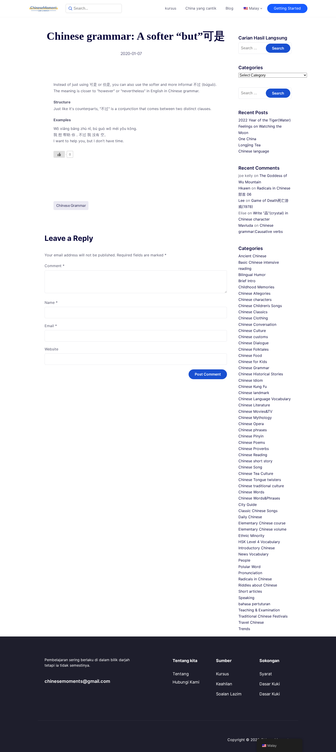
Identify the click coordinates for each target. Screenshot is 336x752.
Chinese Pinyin (251, 436)
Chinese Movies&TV (255, 411)
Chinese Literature (254, 405)
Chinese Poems (251, 442)
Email (51, 325)
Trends (244, 628)
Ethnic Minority (251, 535)
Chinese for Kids (252, 361)
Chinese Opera (251, 423)
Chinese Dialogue (253, 343)
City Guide (247, 504)
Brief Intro (247, 281)
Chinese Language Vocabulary (264, 399)
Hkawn (244, 188)
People (244, 560)
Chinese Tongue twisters (259, 479)
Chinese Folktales (253, 349)
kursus (170, 8)
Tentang (181, 673)
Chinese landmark (253, 392)
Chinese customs (253, 336)
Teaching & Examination (259, 610)
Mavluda (245, 225)
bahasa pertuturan (254, 604)
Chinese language (253, 151)
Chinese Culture (252, 330)
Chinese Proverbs (253, 448)
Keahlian (224, 683)
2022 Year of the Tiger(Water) (264, 120)
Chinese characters (255, 299)
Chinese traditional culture (261, 486)
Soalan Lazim (229, 694)
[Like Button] (59, 154)
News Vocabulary (253, 554)
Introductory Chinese (256, 548)
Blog (229, 8)
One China (247, 139)
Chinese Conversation (257, 324)
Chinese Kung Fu (252, 386)
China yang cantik (200, 8)
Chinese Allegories (254, 293)
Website (51, 349)
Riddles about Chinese (257, 585)
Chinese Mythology (255, 417)
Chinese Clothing (253, 318)
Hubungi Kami (186, 682)
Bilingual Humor (252, 274)
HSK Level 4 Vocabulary (259, 541)
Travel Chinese (251, 622)
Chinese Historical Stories (260, 374)
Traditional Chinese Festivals (263, 616)
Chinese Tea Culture (255, 473)
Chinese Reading (252, 454)
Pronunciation (250, 573)
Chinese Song (250, 467)
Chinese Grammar (71, 205)
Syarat (265, 673)
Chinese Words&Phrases (259, 498)
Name (51, 302)
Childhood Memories (256, 287)
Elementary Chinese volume (262, 529)
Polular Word (249, 566)
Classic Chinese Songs (257, 510)
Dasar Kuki (269, 683)
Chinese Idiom (250, 380)
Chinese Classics (252, 312)
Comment (54, 265)
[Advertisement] (135, 175)
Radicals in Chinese (255, 579)
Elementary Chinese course (261, 523)
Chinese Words (251, 492)
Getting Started (287, 8)
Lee (241, 200)
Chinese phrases (252, 430)
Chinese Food (250, 355)
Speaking (246, 597)
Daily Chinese (250, 517)
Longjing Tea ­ (250, 145)
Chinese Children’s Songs (260, 305)
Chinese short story (255, 461)
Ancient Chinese (252, 256)
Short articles (250, 591)
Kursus (222, 673)
